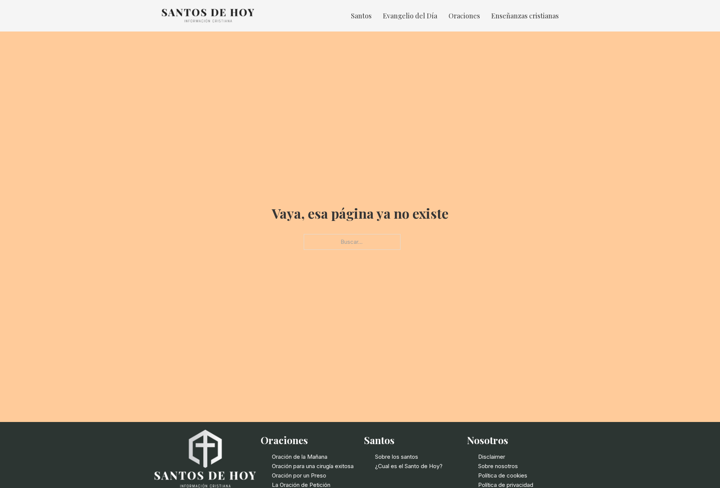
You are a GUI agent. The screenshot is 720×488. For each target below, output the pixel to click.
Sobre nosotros (498, 466)
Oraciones (464, 15)
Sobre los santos (396, 456)
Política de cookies (502, 475)
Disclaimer (491, 456)
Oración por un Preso (299, 475)
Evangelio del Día (410, 15)
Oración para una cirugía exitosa (313, 466)
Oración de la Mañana (299, 456)
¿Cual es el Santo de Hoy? (408, 466)
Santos (361, 15)
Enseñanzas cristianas (525, 15)
